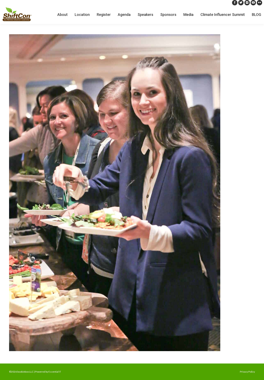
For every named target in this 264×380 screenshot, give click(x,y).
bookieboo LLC (25, 371)
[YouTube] (253, 2)
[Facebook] (234, 2)
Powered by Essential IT (48, 371)
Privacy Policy (247, 371)
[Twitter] (241, 2)
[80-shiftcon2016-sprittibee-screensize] (132, 192)
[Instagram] (247, 2)
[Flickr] (259, 2)
